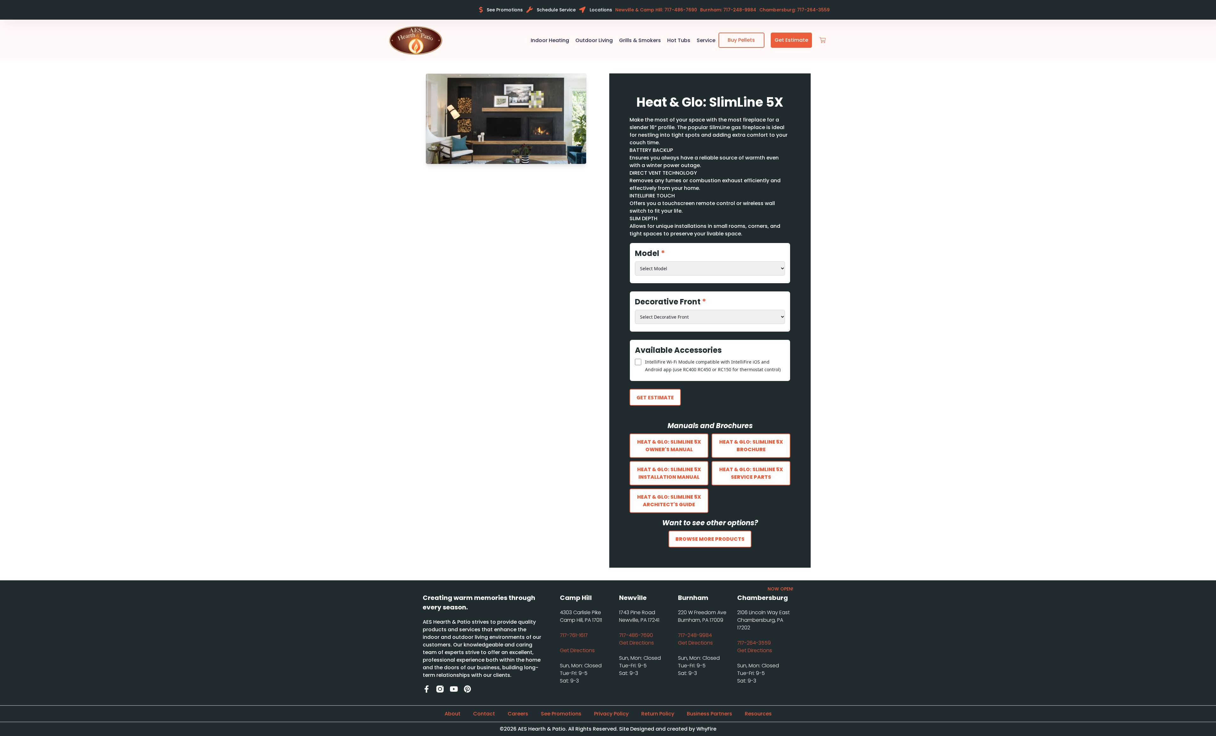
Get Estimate (655, 397)
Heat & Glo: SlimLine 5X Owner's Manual (669, 445)
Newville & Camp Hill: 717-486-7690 (656, 10)
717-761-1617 (574, 635)
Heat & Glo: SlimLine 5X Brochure (751, 445)
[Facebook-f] (426, 689)
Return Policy (657, 713)
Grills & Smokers (640, 40)
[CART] (822, 40)
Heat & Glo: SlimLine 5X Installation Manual (669, 473)
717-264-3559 (754, 642)
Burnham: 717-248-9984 (728, 10)
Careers (518, 713)
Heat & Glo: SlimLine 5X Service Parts (751, 473)
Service (706, 40)
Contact (484, 713)
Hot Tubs (678, 40)
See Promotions (561, 713)
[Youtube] (453, 689)
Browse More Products (709, 539)
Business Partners (709, 713)
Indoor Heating (550, 40)
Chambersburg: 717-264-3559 (794, 10)
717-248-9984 (695, 635)
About (452, 713)
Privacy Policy (611, 713)
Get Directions (577, 650)
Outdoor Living (594, 40)
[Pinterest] (467, 689)
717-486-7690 (636, 635)
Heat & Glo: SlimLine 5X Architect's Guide (669, 500)
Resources (758, 713)
